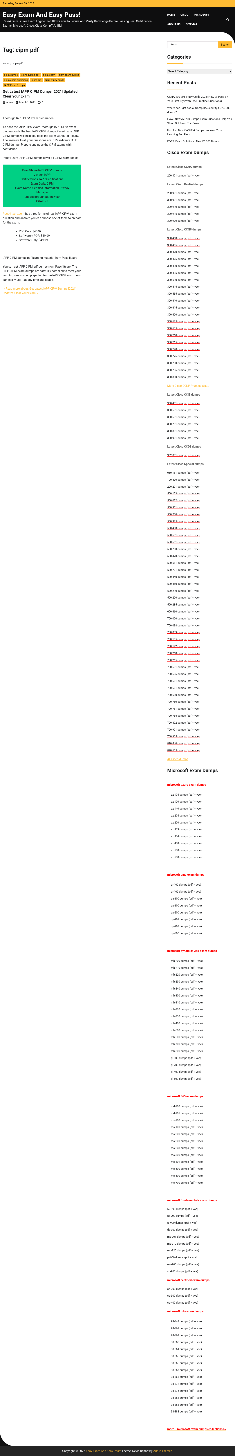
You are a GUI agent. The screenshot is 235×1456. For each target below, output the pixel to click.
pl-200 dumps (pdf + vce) (186, 1065)
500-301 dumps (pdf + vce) (183, 507)
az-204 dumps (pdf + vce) (186, 815)
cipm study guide (54, 80)
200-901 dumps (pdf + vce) (183, 193)
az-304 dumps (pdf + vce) (186, 836)
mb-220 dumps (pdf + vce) (187, 974)
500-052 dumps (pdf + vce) (183, 500)
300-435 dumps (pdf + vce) (183, 273)
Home (171, 14)
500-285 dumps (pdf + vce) (183, 604)
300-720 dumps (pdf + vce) (183, 349)
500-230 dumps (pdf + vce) (183, 514)
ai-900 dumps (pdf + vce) (182, 1222)
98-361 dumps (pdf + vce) (186, 1328)
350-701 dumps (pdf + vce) (183, 424)
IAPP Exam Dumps (14, 85)
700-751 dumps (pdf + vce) (183, 708)
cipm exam (49, 74)
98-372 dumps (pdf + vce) (186, 1383)
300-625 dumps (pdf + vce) (183, 321)
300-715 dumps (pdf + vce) (183, 342)
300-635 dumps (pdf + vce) (183, 328)
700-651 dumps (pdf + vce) (183, 688)
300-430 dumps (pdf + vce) (183, 266)
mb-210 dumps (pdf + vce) (187, 968)
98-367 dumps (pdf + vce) (186, 1370)
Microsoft (201, 14)
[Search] (227, 19)
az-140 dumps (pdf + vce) (186, 808)
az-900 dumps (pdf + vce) (182, 1215)
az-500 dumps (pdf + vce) (186, 850)
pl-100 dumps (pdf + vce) (186, 1058)
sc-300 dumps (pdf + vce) (182, 1295)
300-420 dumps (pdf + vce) (183, 252)
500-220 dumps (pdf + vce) (183, 597)
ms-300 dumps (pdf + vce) (187, 1155)
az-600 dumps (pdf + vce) (186, 857)
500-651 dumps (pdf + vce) (183, 542)
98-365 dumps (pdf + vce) (186, 1356)
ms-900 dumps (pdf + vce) (183, 1264)
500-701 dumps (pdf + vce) (183, 570)
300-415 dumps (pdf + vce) (183, 245)
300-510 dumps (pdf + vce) (183, 280)
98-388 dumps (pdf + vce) (186, 1411)
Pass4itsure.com (13, 213)
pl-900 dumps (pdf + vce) (182, 1257)
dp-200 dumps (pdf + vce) (186, 912)
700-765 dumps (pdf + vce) (183, 715)
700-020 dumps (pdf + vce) (183, 618)
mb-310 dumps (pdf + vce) (187, 1002)
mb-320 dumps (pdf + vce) (187, 1009)
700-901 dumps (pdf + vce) (183, 729)
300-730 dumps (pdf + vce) (183, 363)
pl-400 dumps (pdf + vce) (186, 1071)
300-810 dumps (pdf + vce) (183, 377)
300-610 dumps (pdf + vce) (183, 300)
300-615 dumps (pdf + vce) (183, 307)
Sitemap (192, 24)
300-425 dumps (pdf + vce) (183, 259)
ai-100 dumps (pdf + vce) (186, 884)
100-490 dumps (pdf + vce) (183, 479)
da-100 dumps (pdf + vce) (186, 898)
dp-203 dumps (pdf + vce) (186, 926)
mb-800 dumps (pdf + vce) (187, 1051)
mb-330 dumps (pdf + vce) (187, 1016)
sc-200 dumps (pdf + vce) (182, 1289)
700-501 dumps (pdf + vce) (183, 667)
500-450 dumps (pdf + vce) (183, 583)
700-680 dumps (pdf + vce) (183, 695)
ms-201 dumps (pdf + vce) (187, 1141)
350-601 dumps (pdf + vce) (183, 417)
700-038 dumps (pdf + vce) (183, 625)
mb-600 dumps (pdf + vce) (187, 1037)
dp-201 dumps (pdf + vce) (186, 919)
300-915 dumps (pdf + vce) (183, 213)
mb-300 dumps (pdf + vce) (187, 995)
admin (10, 102)
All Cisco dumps (177, 759)
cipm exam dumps (69, 74)
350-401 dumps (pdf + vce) (183, 403)
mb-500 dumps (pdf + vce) (187, 1030)
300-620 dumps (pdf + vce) (183, 314)
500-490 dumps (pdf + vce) (183, 528)
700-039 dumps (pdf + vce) (183, 632)
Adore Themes (162, 1451)
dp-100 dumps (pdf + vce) (186, 905)
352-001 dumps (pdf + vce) (183, 455)
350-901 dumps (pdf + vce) (183, 200)
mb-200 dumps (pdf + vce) (187, 961)
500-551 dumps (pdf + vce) (183, 563)
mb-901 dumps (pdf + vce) (183, 1236)
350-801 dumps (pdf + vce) (183, 431)
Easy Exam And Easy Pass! (41, 15)
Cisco (184, 14)
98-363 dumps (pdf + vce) (186, 1342)
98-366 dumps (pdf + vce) (186, 1363)
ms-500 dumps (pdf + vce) (187, 1168)
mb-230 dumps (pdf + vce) (187, 981)
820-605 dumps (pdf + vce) (183, 750)
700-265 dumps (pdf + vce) (183, 660)
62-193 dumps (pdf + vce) (182, 1209)
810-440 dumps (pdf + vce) (183, 743)
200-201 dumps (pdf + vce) (183, 486)
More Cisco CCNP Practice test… (188, 386)
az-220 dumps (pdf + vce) (186, 822)
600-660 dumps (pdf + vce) (183, 611)
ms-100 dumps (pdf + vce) (187, 1120)
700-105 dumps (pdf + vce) (183, 639)
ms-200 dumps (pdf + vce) (187, 1134)
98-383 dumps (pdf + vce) (186, 1404)
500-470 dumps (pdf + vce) (183, 556)
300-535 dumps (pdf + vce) (183, 293)
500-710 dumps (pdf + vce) (183, 549)
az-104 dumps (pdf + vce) (186, 794)
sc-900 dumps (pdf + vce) (182, 1271)
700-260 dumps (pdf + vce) (183, 653)
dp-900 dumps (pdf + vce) (182, 1229)
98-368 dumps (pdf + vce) (186, 1376)
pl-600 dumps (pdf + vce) (186, 1078)
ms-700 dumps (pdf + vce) (187, 1182)
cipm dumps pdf (30, 74)
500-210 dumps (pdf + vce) (183, 590)
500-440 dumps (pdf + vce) (183, 577)
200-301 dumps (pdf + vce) (183, 175)
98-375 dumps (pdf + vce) (186, 1390)
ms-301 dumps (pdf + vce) (187, 1161)
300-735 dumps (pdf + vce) (183, 370)
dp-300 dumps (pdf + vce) (186, 933)
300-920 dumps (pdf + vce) (183, 220)
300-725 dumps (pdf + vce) (183, 356)
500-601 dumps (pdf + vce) (183, 535)
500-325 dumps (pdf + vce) (183, 521)
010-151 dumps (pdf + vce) (183, 472)
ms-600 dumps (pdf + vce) (187, 1175)
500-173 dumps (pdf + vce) (183, 493)
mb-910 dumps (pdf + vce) (183, 1243)
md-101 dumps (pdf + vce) (187, 1113)
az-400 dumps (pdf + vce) (186, 843)
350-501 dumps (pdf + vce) (183, 410)
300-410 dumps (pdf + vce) (183, 238)
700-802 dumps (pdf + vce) (183, 722)
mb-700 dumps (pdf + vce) (187, 1044)
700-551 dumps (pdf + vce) (183, 681)
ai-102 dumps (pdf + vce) (186, 891)
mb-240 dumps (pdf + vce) (187, 988)
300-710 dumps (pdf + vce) (183, 335)
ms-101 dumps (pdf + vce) (187, 1127)
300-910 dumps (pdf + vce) (183, 206)
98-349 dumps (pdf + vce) (186, 1321)
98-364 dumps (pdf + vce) (186, 1349)
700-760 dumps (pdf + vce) (183, 701)
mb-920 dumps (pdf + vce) (183, 1250)
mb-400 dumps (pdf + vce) (187, 1023)
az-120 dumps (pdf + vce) (186, 801)
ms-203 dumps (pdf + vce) (187, 1148)
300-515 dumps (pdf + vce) (183, 286)
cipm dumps (11, 74)
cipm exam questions (16, 80)
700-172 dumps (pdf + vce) (183, 646)
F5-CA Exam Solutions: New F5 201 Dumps (193, 141)
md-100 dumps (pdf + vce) (187, 1106)
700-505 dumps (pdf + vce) (183, 674)
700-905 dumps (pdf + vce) (183, 736)
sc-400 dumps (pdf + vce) (182, 1302)
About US (173, 24)
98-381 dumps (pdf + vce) (186, 1397)
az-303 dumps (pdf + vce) (186, 829)
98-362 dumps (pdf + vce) (186, 1335)
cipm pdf (36, 80)
